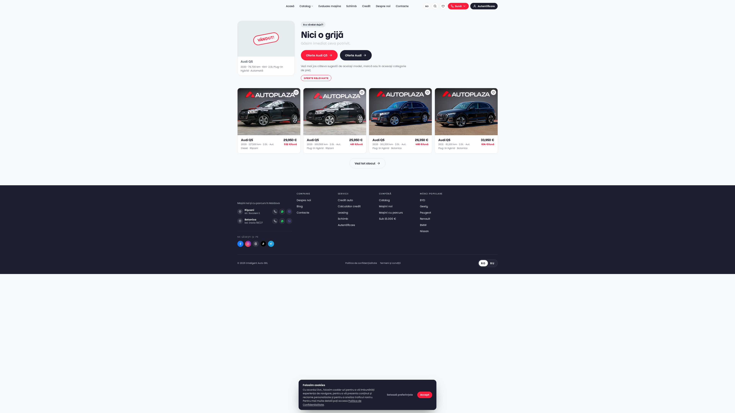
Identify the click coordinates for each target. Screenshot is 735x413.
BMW (423, 225)
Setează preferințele (400, 395)
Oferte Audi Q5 (316, 55)
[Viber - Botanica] (289, 221)
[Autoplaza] (254, 6)
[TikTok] (263, 244)
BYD (422, 200)
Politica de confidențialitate (361, 263)
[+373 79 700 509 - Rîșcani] (275, 212)
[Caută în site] (435, 6)
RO (427, 6)
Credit (366, 6)
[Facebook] (240, 244)
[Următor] (295, 111)
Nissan (424, 231)
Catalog (305, 6)
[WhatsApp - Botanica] (282, 221)
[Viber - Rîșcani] (289, 212)
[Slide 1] (264, 133)
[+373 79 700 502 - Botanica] (275, 221)
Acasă (290, 6)
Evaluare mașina (329, 6)
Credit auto (345, 200)
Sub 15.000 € (387, 219)
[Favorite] (443, 6)
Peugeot (425, 213)
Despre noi (383, 6)
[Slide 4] (272, 133)
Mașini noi (386, 206)
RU (492, 263)
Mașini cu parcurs (391, 213)
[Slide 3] (269, 133)
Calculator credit (349, 206)
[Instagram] (248, 244)
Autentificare (486, 6)
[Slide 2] (267, 133)
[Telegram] (271, 244)
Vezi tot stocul (365, 163)
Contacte (402, 6)
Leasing (343, 213)
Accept (424, 395)
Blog (300, 206)
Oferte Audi (353, 55)
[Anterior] (242, 111)
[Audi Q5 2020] (269, 111)
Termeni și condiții (390, 263)
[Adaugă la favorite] (296, 92)
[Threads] (256, 244)
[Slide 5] (274, 133)
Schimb (351, 6)
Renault (425, 219)
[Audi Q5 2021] (466, 111)
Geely (424, 206)
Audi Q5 (247, 140)
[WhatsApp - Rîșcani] (282, 212)
